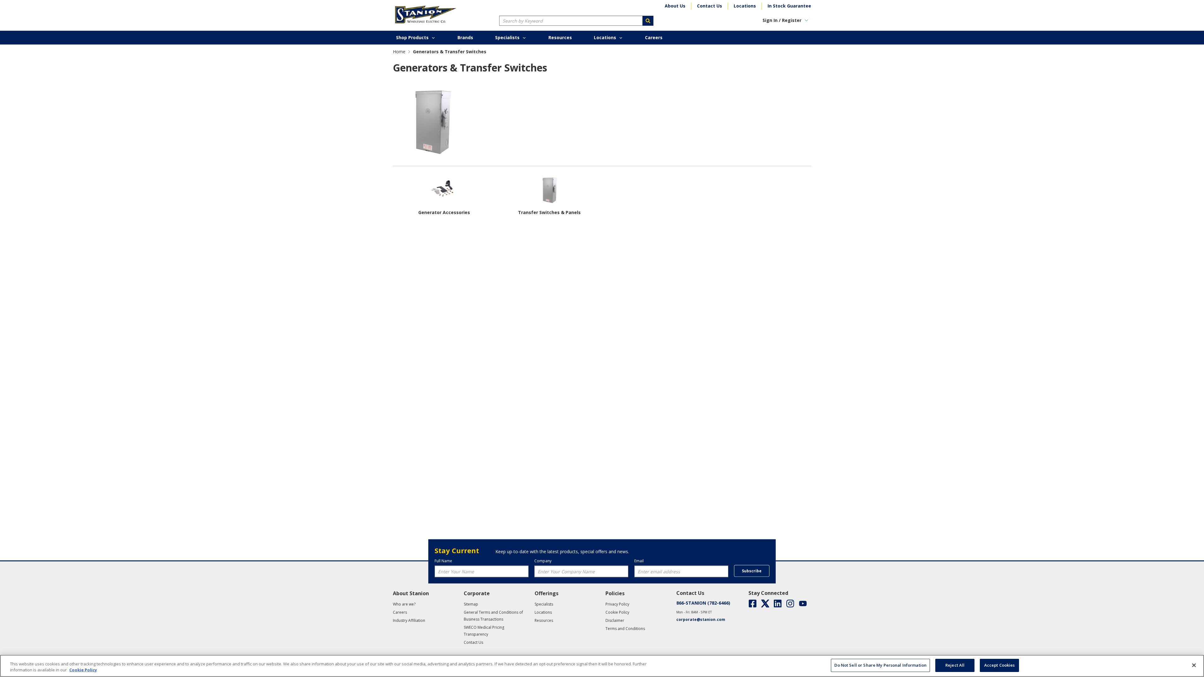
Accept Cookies (999, 665)
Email (639, 561)
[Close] (1194, 665)
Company (543, 561)
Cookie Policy (83, 670)
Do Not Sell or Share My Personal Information (880, 665)
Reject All (954, 665)
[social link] (752, 603)
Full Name (443, 561)
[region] (602, 666)
